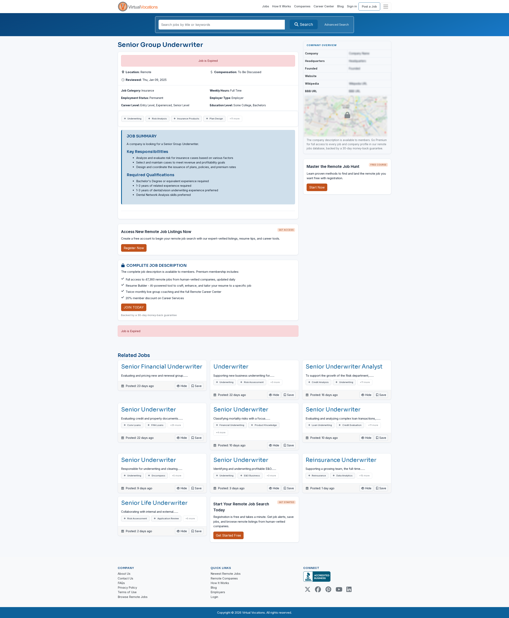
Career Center (324, 6)
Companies (302, 6)
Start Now (317, 187)
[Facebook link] (318, 589)
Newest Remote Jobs (226, 573)
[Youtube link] (338, 589)
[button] (196, 386)
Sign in (352, 6)
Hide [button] (183, 386)
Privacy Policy (127, 587)
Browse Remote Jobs (133, 597)
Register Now (134, 248)
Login (214, 597)
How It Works (281, 6)
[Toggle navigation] (385, 7)
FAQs (121, 583)
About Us (124, 573)
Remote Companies (224, 578)
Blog (340, 6)
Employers (218, 592)
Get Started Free (228, 535)
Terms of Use (127, 592)
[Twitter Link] (307, 589)
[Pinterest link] (328, 589)
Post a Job (369, 6)
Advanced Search (336, 24)
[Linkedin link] (349, 589)
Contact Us (125, 578)
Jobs (265, 6)
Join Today (134, 307)
